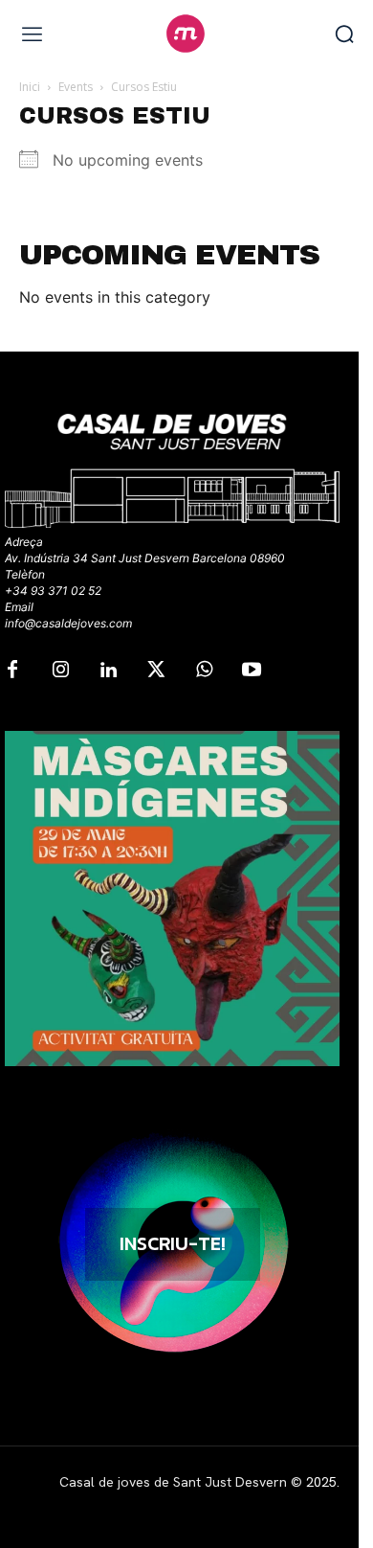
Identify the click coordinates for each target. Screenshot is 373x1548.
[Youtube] (251, 670)
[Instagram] (60, 670)
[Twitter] (156, 670)
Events (75, 87)
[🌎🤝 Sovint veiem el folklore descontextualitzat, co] (172, 898)
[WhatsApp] (204, 670)
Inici (29, 87)
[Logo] (186, 33)
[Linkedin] (108, 670)
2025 (321, 1482)
